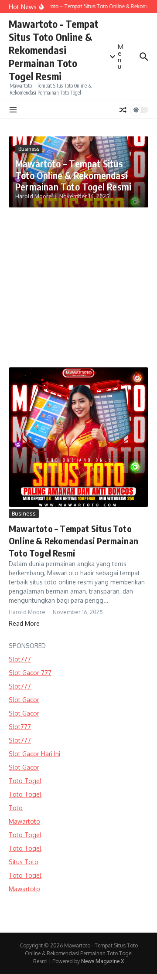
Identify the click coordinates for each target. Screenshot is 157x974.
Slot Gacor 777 (30, 672)
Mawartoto (24, 821)
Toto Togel (25, 780)
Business (28, 149)
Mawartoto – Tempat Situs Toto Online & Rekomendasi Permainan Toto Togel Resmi (73, 175)
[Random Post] (122, 109)
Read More (24, 623)
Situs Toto (23, 861)
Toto (16, 807)
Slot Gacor (24, 699)
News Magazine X (102, 961)
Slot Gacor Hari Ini (34, 753)
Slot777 (20, 659)
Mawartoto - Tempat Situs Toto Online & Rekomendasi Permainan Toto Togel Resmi (54, 49)
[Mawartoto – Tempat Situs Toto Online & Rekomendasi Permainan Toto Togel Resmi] (78, 437)
